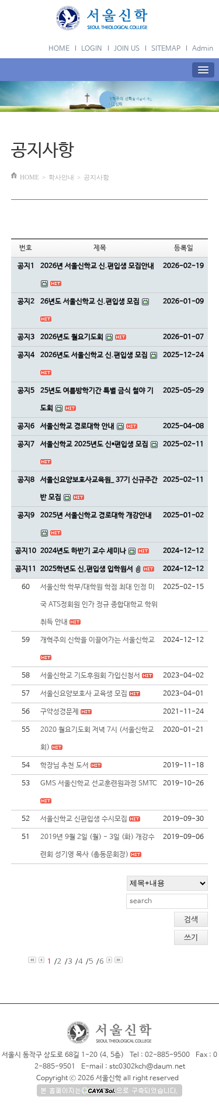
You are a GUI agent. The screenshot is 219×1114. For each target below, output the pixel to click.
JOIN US (127, 49)
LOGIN (91, 49)
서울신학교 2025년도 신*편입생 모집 (94, 444)
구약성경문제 (59, 712)
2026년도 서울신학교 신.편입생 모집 (94, 355)
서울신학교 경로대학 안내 (77, 426)
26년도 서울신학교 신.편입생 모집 (90, 302)
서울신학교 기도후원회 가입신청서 (90, 676)
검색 (191, 919)
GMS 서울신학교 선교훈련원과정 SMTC (98, 784)
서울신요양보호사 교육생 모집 (83, 694)
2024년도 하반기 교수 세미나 (83, 551)
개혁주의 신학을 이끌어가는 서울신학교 (97, 640)
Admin (202, 49)
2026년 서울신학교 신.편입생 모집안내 (97, 266)
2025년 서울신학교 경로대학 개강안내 (96, 516)
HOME (58, 49)
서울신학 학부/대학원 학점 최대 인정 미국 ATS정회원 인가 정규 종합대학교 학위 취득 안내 (99, 604)
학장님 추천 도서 (64, 766)
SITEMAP (165, 49)
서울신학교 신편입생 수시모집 (83, 819)
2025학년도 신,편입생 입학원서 (86, 569)
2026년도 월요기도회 (71, 337)
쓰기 (191, 938)
